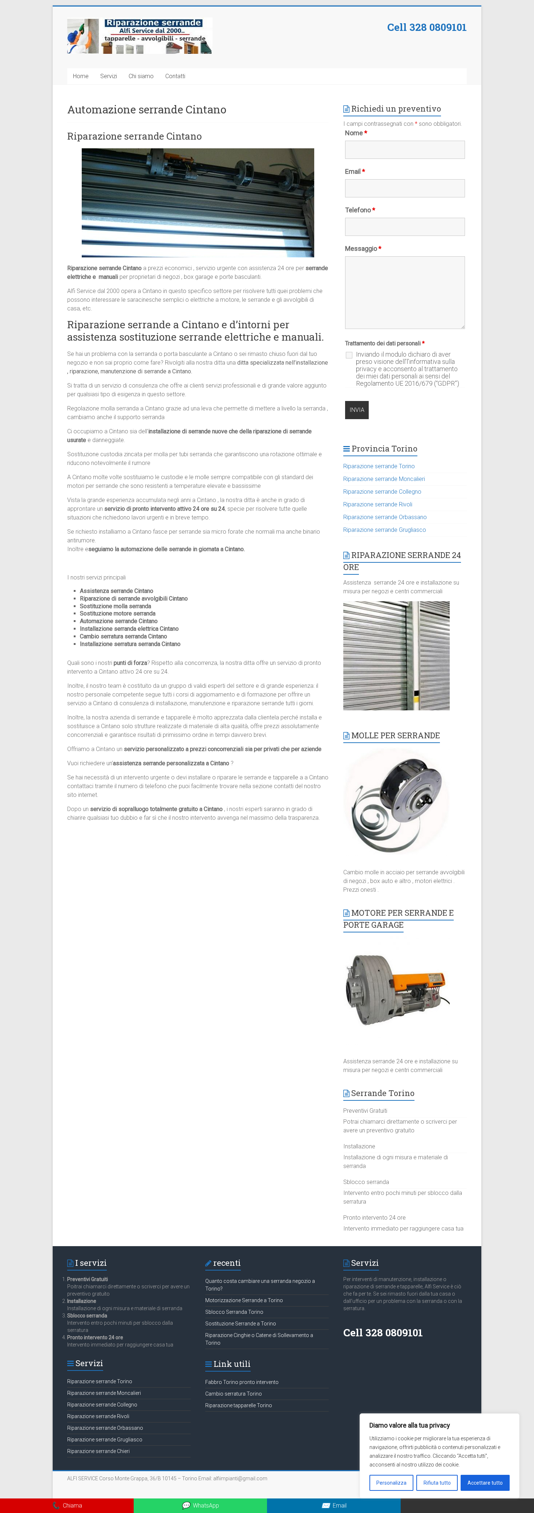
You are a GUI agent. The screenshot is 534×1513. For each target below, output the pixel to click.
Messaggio (363, 248)
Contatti (175, 76)
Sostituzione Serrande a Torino (240, 1324)
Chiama (66, 1505)
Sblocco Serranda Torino (234, 1312)
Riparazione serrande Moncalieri (384, 478)
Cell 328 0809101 (427, 27)
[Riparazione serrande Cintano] (198, 151)
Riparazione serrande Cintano (134, 136)
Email (355, 171)
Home (81, 76)
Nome (356, 133)
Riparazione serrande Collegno (382, 491)
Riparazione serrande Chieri (98, 1451)
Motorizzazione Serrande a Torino (244, 1300)
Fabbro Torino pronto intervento (242, 1382)
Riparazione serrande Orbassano (385, 517)
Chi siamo (141, 76)
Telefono (360, 210)
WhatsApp (200, 1505)
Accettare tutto (485, 1483)
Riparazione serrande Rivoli (377, 504)
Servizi (108, 76)
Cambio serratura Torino (233, 1394)
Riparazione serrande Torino (379, 466)
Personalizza (391, 1483)
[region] (439, 1455)
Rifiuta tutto (437, 1483)
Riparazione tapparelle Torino (238, 1405)
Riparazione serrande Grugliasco (384, 529)
